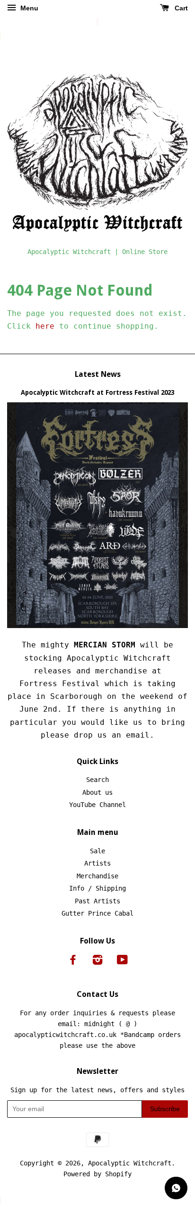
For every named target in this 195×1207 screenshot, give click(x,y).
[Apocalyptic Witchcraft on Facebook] (73, 961)
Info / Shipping (97, 888)
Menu (28, 8)
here (44, 326)
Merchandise (97, 876)
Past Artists (97, 901)
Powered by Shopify (97, 1174)
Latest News (98, 374)
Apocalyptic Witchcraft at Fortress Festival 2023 (97, 392)
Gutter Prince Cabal (97, 913)
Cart (180, 8)
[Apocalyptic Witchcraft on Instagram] (97, 961)
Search (97, 779)
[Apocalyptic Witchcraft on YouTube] (122, 961)
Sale (97, 851)
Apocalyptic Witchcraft (129, 1163)
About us (97, 792)
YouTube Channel (97, 804)
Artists (97, 863)
